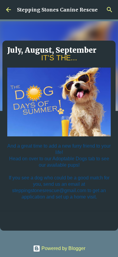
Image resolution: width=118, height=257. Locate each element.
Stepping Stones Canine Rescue (57, 10)
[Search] (109, 9)
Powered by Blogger (62, 248)
